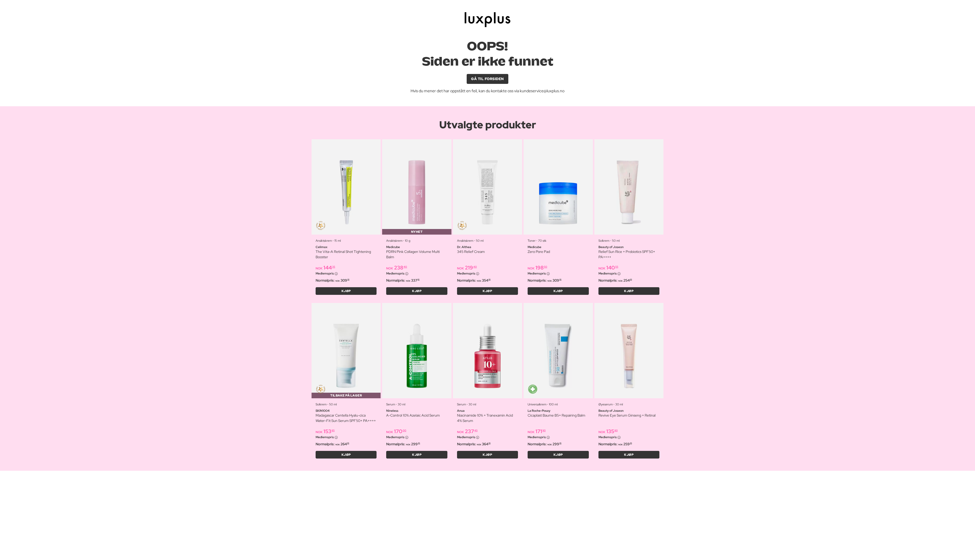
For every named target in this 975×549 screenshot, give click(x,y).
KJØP (346, 291)
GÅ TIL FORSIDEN (487, 79)
